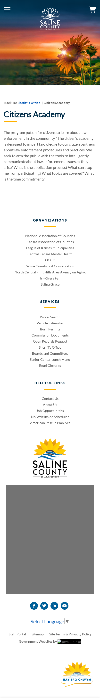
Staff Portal (18, 634)
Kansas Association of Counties (50, 242)
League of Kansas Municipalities (50, 248)
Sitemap (38, 634)
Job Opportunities (50, 411)
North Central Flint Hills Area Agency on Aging (50, 272)
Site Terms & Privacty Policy (70, 634)
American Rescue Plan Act (50, 423)
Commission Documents (50, 335)
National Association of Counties (50, 236)
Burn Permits (50, 329)
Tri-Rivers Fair (50, 278)
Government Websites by (38, 641)
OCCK (50, 260)
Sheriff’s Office (50, 347)
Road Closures (50, 365)
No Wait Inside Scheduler (50, 417)
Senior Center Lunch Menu (50, 359)
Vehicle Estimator (50, 323)
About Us (50, 404)
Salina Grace (50, 284)
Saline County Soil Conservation (50, 266)
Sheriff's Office (29, 103)
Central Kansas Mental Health (50, 254)
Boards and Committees (50, 353)
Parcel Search (50, 317)
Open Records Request (50, 341)
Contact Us (50, 398)
